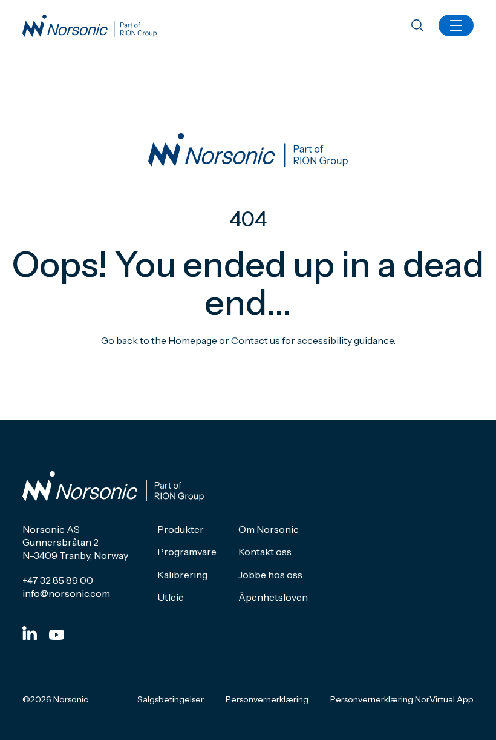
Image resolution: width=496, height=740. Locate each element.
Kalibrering (182, 575)
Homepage (192, 340)
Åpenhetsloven (273, 597)
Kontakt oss (265, 552)
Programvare (187, 552)
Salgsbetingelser (170, 699)
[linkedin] (29, 633)
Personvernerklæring (267, 699)
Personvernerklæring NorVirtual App (402, 699)
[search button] (417, 26)
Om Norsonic (268, 529)
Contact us (255, 340)
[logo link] (89, 26)
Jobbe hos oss (270, 575)
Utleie (170, 597)
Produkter (180, 529)
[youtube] (56, 635)
